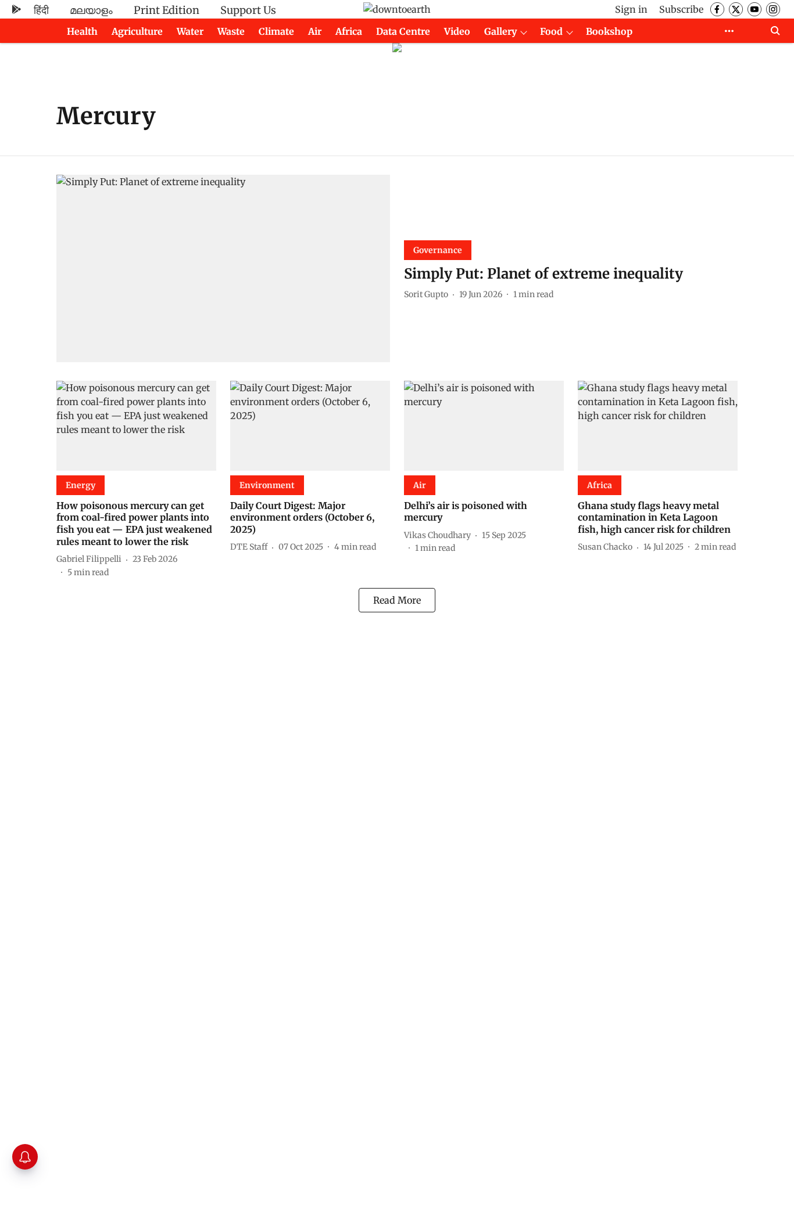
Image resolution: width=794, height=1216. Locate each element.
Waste (231, 31)
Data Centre (403, 31)
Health (82, 31)
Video (457, 31)
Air (314, 31)
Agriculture (137, 31)
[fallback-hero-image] (223, 268)
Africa (348, 31)
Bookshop (609, 31)
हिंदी (41, 10)
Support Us (248, 10)
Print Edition (166, 10)
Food (551, 31)
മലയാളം (91, 10)
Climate (276, 31)
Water (190, 31)
